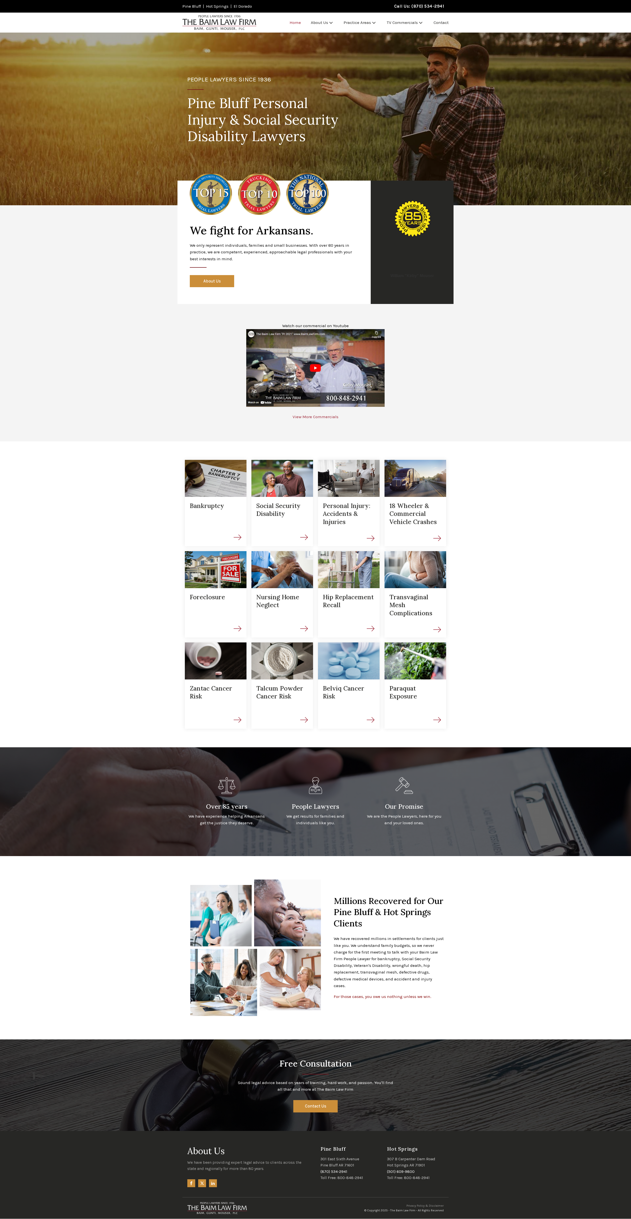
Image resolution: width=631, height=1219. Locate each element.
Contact (441, 22)
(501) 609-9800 (401, 1171)
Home (295, 22)
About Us (319, 22)
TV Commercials (402, 22)
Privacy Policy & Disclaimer (425, 1205)
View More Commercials (315, 416)
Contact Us (315, 1106)
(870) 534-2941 (333, 1171)
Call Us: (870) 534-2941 (419, 6)
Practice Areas (357, 22)
